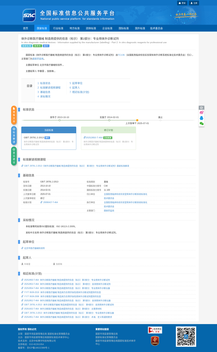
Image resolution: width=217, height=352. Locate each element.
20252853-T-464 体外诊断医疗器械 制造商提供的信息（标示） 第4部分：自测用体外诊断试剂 (67, 284)
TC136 (121, 55)
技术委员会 (156, 28)
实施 (109, 117)
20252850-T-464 (94, 137)
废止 (160, 117)
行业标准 (58, 28)
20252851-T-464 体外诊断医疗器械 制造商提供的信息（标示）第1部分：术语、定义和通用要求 (68, 317)
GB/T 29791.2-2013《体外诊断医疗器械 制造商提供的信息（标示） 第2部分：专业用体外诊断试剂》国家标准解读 (76, 166)
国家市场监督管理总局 (106, 333)
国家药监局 (38, 58)
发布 (59, 117)
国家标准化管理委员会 (106, 337)
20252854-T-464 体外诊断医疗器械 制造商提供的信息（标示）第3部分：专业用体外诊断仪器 (67, 288)
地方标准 (75, 28)
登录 (183, 3)
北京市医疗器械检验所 (34, 248)
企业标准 (107, 28)
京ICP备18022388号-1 (38, 347)
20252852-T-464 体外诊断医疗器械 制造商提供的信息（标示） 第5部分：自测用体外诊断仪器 (67, 300)
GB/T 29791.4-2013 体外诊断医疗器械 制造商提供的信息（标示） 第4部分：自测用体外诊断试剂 (69, 304)
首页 (25, 28)
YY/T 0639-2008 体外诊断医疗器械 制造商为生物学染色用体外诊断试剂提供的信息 (62, 296)
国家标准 (42, 28)
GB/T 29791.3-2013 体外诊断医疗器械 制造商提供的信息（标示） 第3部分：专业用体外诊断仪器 (69, 313)
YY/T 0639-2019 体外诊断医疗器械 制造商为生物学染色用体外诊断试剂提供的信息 (62, 292)
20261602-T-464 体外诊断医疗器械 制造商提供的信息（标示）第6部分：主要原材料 (63, 309)
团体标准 (91, 28)
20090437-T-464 (50, 202)
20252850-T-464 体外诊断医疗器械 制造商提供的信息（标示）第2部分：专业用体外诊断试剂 (67, 280)
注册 (195, 3)
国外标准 (140, 28)
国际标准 (124, 28)
